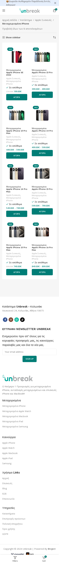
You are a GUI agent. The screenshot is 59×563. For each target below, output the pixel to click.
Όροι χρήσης (8, 528)
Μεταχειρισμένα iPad (12, 421)
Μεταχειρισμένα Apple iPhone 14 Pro (42, 129)
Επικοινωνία (8, 498)
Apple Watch (8, 448)
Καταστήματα (8, 513)
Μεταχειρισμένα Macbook (15, 416)
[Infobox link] (22, 307)
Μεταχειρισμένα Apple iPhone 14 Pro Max (16, 189)
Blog (4, 488)
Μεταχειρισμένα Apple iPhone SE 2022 (14, 72)
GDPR (5, 534)
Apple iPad (7, 458)
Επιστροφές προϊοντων (13, 518)
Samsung (6, 463)
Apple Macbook (10, 453)
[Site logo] (29, 10)
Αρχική (5, 478)
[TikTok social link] (22, 319)
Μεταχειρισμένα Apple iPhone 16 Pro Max (42, 247)
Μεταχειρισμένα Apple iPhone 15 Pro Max (16, 247)
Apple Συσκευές (43, 19)
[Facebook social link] (5, 319)
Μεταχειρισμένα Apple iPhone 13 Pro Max (16, 130)
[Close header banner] (55, 3)
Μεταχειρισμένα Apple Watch (16, 411)
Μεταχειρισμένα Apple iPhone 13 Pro (42, 71)
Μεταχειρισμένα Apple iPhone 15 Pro (42, 187)
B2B (4, 493)
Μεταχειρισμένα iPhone (13, 82)
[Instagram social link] (11, 319)
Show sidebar (13, 37)
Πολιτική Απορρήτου (12, 523)
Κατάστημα (26, 19)
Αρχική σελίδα (10, 19)
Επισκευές (7, 483)
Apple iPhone (8, 442)
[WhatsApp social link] (16, 319)
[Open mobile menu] (4, 10)
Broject (52, 548)
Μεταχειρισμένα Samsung (15, 426)
